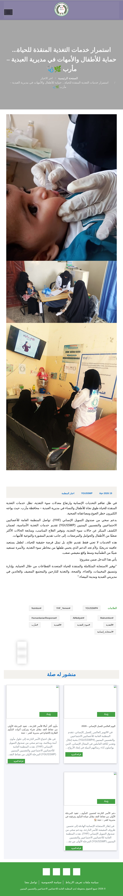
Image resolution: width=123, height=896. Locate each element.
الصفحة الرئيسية (68, 78)
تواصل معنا (31, 882)
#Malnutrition (106, 618)
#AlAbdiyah (78, 618)
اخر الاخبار (47, 78)
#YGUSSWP (91, 608)
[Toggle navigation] (8, 12)
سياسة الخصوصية (51, 882)
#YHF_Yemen (63, 608)
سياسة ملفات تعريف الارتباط (82, 882)
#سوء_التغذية (83, 625)
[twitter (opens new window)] (66, 871)
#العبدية (57, 625)
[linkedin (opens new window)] (46, 871)
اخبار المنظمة (68, 493)
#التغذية (109, 625)
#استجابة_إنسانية (105, 631)
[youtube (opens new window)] (56, 871)
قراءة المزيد (76, 754)
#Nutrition (36, 608)
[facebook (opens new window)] (76, 871)
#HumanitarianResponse (44, 618)
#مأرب (35, 625)
